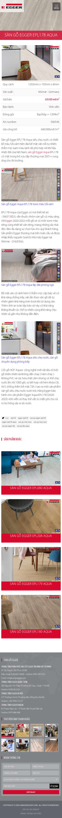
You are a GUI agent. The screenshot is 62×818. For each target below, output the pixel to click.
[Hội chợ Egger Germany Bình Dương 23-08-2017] (7, 745)
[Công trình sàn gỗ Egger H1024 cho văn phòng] (22, 745)
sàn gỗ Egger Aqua (38, 152)
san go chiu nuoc (25, 422)
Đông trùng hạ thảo (31, 813)
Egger (8, 221)
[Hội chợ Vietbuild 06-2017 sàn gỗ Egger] (51, 730)
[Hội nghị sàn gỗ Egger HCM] (7, 730)
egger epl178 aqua (9, 422)
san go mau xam (40, 422)
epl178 (13, 418)
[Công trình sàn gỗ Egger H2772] (51, 745)
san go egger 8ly (8, 426)
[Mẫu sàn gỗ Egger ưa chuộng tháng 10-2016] (37, 730)
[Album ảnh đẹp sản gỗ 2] (22, 730)
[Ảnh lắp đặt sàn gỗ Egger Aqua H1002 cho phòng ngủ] (37, 745)
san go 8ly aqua (23, 426)
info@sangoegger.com (16, 678)
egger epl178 (23, 418)
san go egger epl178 (38, 418)
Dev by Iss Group (31, 809)
